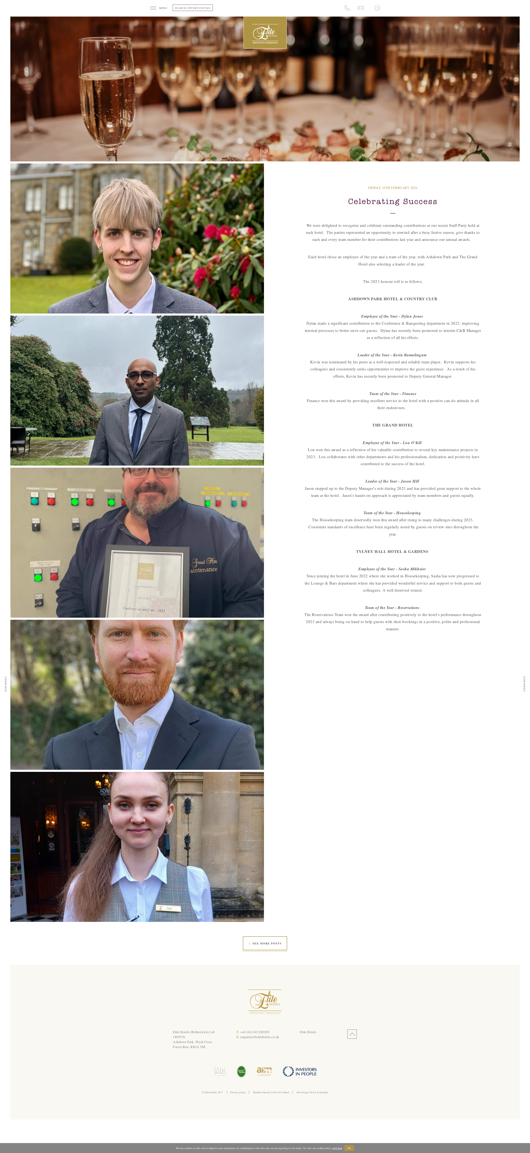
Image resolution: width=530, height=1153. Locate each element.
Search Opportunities (193, 8)
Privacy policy (238, 1092)
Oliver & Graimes (318, 1092)
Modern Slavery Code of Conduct (271, 1092)
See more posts (267, 943)
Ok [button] (349, 1148)
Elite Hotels (308, 1032)
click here (337, 1148)
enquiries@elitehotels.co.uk (259, 1037)
